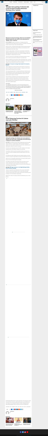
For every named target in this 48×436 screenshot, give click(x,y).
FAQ (14, 0)
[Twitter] (42, 2)
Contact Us (13, 0)
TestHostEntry (7, 11)
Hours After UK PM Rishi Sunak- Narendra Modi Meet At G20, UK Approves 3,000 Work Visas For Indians (18, 112)
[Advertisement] (18, 32)
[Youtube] (44, 2)
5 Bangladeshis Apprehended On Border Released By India (9, 111)
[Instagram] (43, 2)
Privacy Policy (4, 0)
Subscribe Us (10, 0)
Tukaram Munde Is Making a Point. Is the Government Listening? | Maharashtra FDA (37, 37)
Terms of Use (7, 0)
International (7, 5)
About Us (1, 0)
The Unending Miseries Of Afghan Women (26, 111)
